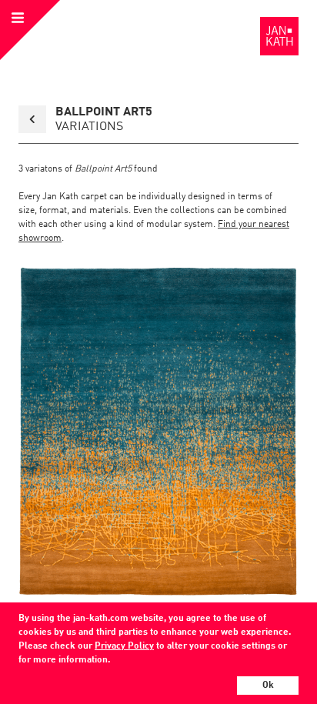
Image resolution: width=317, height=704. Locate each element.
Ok (268, 685)
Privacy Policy (124, 646)
